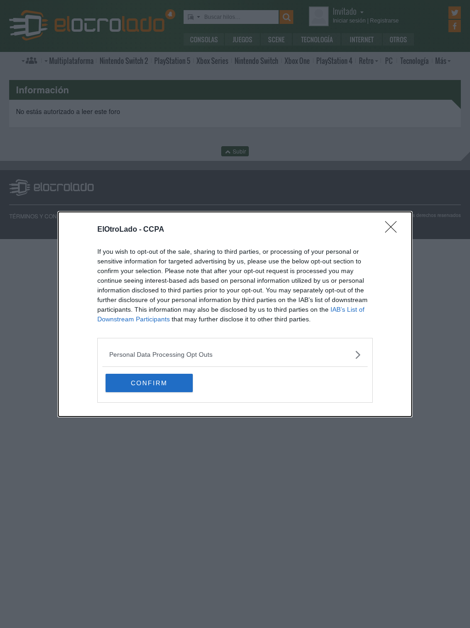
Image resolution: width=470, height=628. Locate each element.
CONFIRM (149, 383)
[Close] (394, 230)
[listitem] (235, 355)
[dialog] (235, 314)
